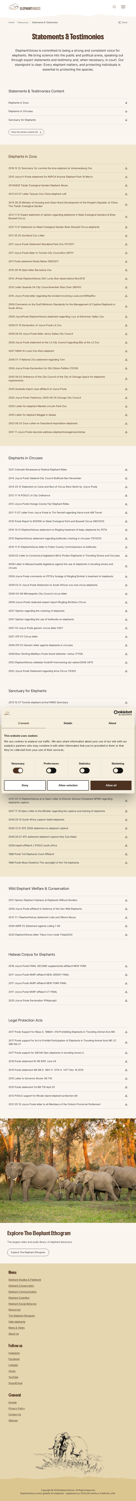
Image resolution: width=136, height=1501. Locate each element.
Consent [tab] (23, 723)
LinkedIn (13, 1365)
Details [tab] (68, 723)
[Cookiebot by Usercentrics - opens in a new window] (116, 713)
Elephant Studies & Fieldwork (24, 1279)
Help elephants (16, 1321)
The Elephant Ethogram (21, 1315)
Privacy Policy (16, 1408)
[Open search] (114, 7)
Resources (23, 22)
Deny (25, 785)
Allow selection (68, 785)
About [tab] (112, 723)
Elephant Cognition (19, 1297)
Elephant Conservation (21, 1285)
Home (11, 22)
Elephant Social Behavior (22, 1303)
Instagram (14, 1353)
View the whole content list (24, 132)
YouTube (13, 1377)
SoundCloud (15, 1383)
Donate (12, 1402)
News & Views (16, 1327)
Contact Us (14, 1414)
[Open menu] (123, 7)
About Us (13, 1333)
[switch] (51, 770)
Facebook (14, 1359)
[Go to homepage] (24, 7)
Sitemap (13, 1420)
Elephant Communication (22, 1291)
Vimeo (12, 1371)
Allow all (111, 785)
